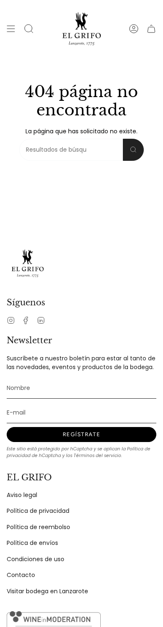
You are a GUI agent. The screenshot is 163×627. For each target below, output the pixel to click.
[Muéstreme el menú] (11, 29)
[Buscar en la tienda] (133, 150)
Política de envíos (32, 543)
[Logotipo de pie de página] (27, 263)
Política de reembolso (38, 527)
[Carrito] (151, 29)
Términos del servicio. (98, 455)
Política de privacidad (38, 511)
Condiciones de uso (35, 559)
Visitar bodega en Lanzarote (47, 591)
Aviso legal (22, 495)
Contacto (21, 575)
